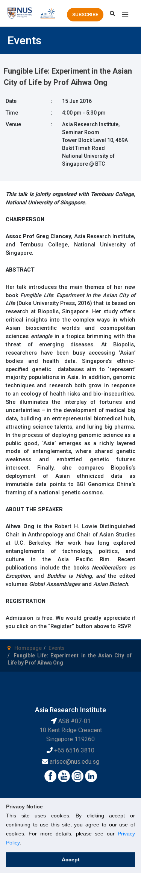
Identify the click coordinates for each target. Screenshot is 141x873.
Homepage (28, 648)
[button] (85, 14)
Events (57, 648)
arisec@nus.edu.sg (74, 761)
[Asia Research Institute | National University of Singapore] (47, 12)
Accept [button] (71, 859)
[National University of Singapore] (20, 12)
